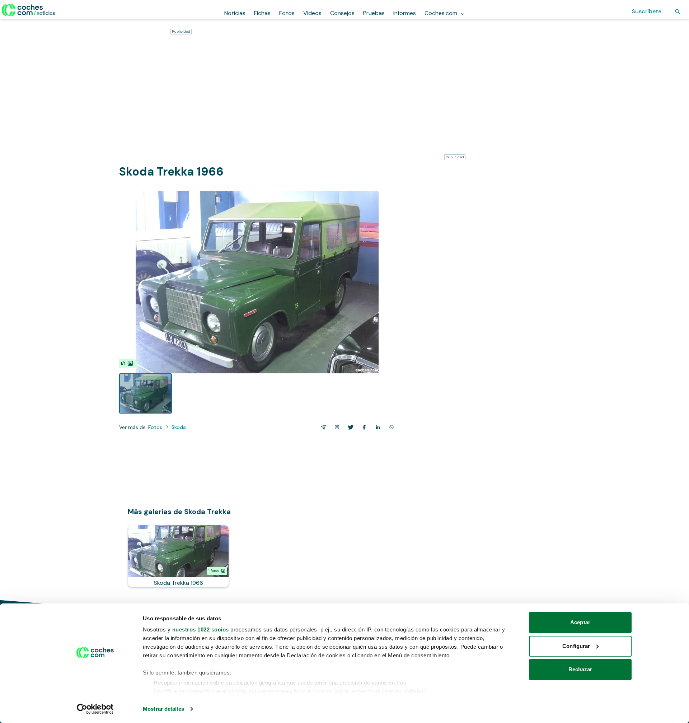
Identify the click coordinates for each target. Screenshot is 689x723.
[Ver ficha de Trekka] (178, 556)
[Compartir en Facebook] (362, 427)
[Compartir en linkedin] (376, 427)
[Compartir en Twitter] (349, 427)
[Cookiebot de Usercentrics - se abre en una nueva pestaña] (95, 709)
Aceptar (580, 622)
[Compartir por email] (322, 427)
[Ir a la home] (28, 10)
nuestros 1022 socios (200, 629)
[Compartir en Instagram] (335, 427)
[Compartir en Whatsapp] (390, 427)
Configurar (576, 646)
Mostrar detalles (163, 709)
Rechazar (580, 669)
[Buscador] (677, 11)
